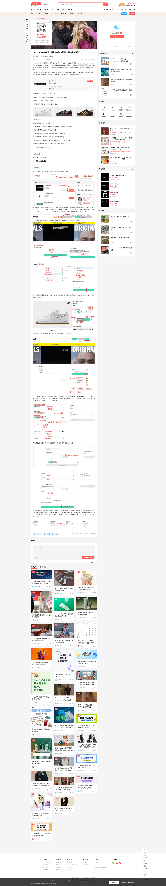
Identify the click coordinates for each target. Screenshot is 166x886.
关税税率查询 (129, 110)
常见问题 (58, 862)
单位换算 (112, 110)
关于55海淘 (46, 862)
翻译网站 (104, 116)
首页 (32, 18)
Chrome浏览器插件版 (100, 867)
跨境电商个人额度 (72, 865)
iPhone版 (96, 865)
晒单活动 (80, 13)
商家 (45, 9)
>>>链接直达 (42, 161)
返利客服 (58, 867)
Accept (114, 882)
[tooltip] (41, 32)
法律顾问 (58, 869)
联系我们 (58, 865)
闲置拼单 (63, 13)
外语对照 (121, 116)
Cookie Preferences (127, 882)
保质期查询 (112, 116)
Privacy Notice (52, 883)
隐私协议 (45, 865)
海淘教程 (48, 534)
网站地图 (45, 869)
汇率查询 (121, 110)
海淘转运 (72, 13)
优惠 (38, 9)
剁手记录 (54, 13)
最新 (38, 13)
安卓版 (96, 862)
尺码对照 (104, 110)
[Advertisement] (117, 271)
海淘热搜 (85, 865)
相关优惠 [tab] (43, 567)
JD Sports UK (38, 534)
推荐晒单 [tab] (34, 567)
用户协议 (45, 867)
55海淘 (36, 4)
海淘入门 (85, 862)
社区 (32, 13)
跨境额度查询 (129, 116)
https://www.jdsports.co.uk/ (48, 93)
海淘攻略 (46, 13)
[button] (46, 4)
